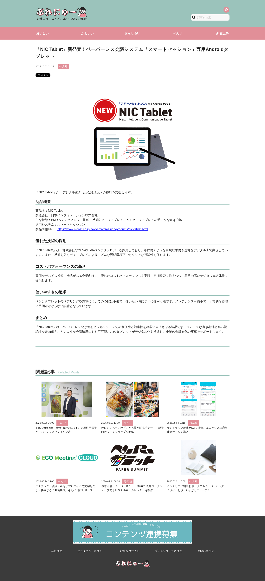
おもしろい (132, 33)
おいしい (42, 33)
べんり (177, 33)
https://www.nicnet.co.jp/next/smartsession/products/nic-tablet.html (102, 229)
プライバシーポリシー (91, 550)
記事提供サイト (129, 550)
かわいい (87, 33)
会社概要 (56, 550)
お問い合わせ (205, 550)
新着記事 (222, 33)
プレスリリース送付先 (168, 550)
